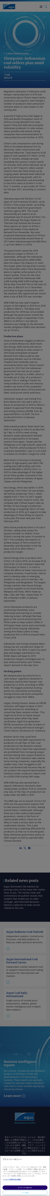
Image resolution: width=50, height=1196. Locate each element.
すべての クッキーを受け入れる (25, 1187)
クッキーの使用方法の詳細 (12, 1179)
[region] (25, 1176)
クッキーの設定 (25, 1192)
